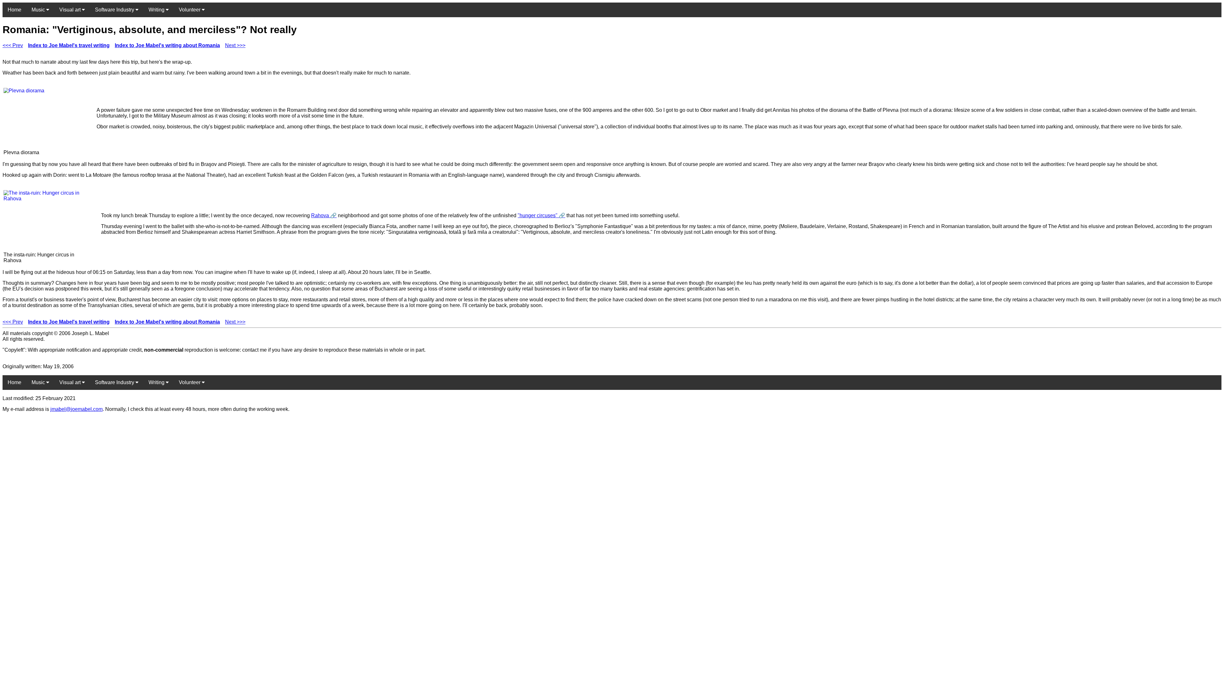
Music (39, 9)
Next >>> (235, 45)
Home (14, 9)
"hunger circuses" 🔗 (541, 215)
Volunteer (190, 9)
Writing (157, 9)
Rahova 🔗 (324, 215)
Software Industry (115, 9)
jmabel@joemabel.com (76, 409)
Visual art (70, 9)
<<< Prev (13, 45)
